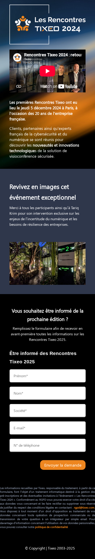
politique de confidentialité (51, 527)
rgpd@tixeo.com (84, 507)
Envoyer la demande (62, 465)
